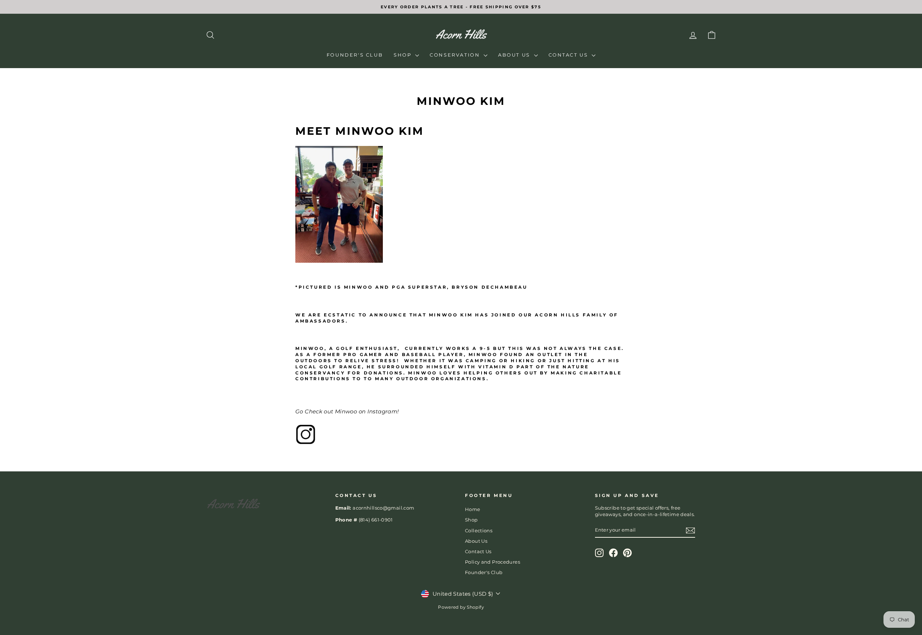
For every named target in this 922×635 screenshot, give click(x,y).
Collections (478, 530)
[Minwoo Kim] (461, 434)
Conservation (456, 55)
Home (472, 509)
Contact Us (569, 55)
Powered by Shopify (461, 607)
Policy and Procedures (492, 562)
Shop (403, 55)
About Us (515, 55)
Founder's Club (355, 55)
